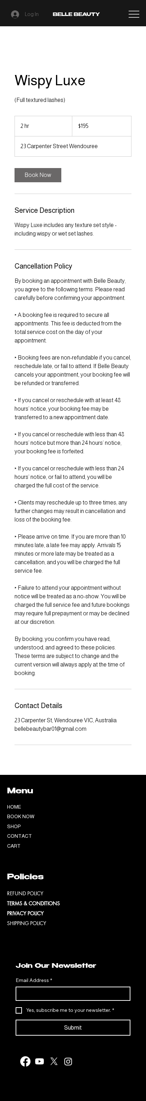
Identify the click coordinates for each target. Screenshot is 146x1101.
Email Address (34, 980)
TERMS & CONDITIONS (33, 903)
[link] (38, 175)
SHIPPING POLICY (26, 923)
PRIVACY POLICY (25, 913)
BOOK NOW (20, 816)
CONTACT (19, 836)
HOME (14, 807)
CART (14, 846)
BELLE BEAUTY (76, 14)
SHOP (14, 826)
